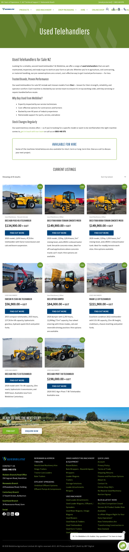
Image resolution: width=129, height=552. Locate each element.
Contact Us (102, 483)
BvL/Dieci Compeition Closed (110, 503)
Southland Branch (10, 500)
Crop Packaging (66, 10)
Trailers (69, 480)
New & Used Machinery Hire (45, 465)
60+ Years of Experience (10, 2)
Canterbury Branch (11, 492)
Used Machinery (43, 10)
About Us (102, 480)
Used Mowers (71, 518)
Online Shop (98, 10)
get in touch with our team (32, 131)
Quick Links (103, 458)
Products (24, 10)
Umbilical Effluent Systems (46, 485)
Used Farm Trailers (74, 529)
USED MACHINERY (74, 496)
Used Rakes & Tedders (75, 521)
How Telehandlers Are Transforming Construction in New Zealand (111, 525)
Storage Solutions (74, 483)
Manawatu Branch (10, 483)
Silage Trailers (40, 469)
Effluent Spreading (44, 482)
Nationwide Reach (47, 2)
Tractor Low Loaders (43, 472)
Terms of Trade (104, 469)
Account (101, 461)
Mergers (69, 490)
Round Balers (71, 465)
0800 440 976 (119, 2)
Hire (83, 10)
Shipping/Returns (105, 472)
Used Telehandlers (74, 525)
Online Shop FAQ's (106, 487)
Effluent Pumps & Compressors (47, 489)
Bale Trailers (39, 476)
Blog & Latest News (107, 500)
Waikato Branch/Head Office (15, 474)
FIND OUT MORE (17, 233)
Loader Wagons (72, 476)
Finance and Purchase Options (111, 476)
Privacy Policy (104, 465)
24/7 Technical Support (30, 2)
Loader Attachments (75, 487)
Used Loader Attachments (77, 500)
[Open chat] (122, 545)
